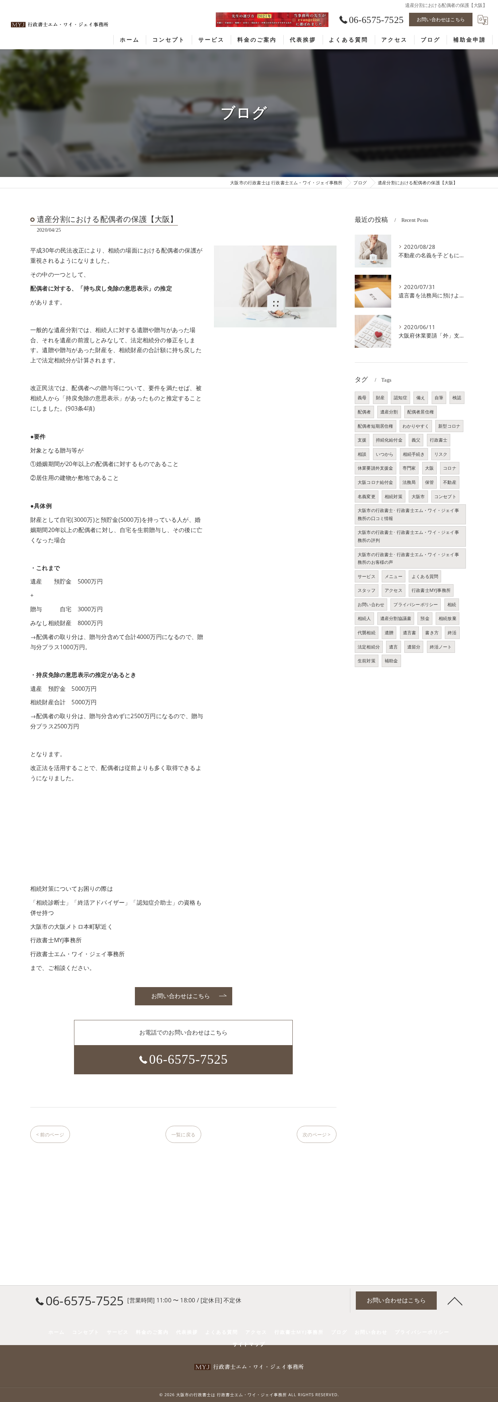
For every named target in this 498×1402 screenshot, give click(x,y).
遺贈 (389, 632)
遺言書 (409, 632)
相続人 (364, 618)
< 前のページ (50, 1134)
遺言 (393, 647)
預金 (424, 618)
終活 (452, 632)
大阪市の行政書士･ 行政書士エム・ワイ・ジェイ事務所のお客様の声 (408, 558)
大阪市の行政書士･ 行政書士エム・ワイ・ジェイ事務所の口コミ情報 (408, 514)
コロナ (449, 468)
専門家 (409, 468)
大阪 (429, 468)
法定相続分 (369, 647)
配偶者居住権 (420, 412)
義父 (416, 440)
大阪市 (418, 496)
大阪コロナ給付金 (375, 482)
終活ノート (441, 647)
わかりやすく (415, 426)
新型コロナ (449, 426)
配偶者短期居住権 (375, 426)
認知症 (400, 397)
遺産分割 (389, 412)
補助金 (391, 661)
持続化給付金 (389, 440)
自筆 (439, 397)
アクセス (393, 590)
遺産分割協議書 (395, 618)
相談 (362, 454)
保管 (429, 482)
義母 (362, 397)
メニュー (393, 576)
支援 (362, 440)
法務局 (409, 482)
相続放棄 (447, 618)
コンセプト (445, 496)
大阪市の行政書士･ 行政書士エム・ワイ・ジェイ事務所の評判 (408, 536)
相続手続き (414, 454)
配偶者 (364, 412)
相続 (451, 604)
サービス (367, 576)
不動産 (449, 482)
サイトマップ (249, 1344)
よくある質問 (425, 576)
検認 (456, 397)
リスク (441, 454)
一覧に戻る (183, 1134)
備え (420, 397)
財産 (380, 397)
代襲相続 (367, 632)
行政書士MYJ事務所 (431, 590)
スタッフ (367, 590)
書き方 (432, 632)
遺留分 (414, 647)
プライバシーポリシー (415, 604)
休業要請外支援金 (375, 468)
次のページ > (316, 1134)
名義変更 (367, 496)
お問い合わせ (371, 604)
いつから (385, 454)
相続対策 (393, 496)
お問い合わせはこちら (441, 19)
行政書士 (439, 440)
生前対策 (367, 661)
